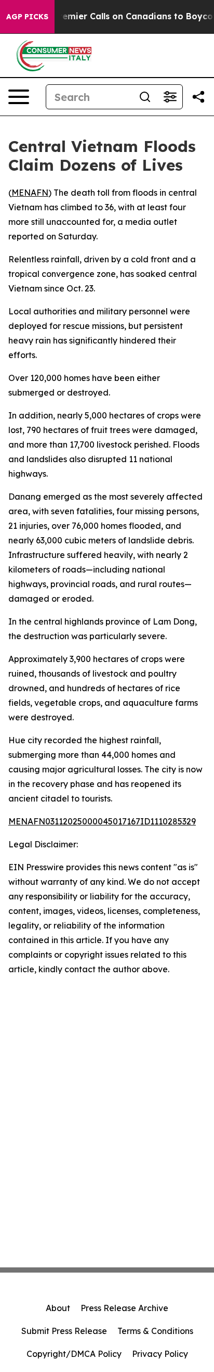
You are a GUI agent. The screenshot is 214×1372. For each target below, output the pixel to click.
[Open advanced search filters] (169, 97)
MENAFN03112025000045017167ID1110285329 (102, 821)
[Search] (144, 97)
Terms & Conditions (155, 1331)
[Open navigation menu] (18, 96)
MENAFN (29, 192)
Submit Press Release (64, 1331)
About (58, 1308)
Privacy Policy (160, 1354)
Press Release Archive (124, 1308)
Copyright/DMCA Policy (74, 1354)
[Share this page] (198, 96)
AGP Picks (27, 16)
